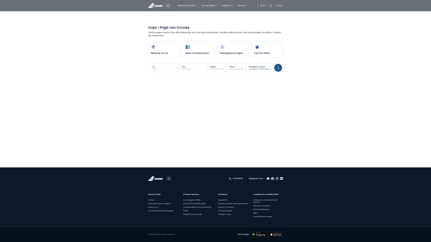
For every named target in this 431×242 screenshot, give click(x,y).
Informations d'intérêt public (194, 203)
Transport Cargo (224, 214)
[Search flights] (278, 68)
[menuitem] (188, 5)
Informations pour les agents (159, 203)
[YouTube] (268, 178)
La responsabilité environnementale (197, 207)
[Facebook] (272, 178)
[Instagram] (277, 178)
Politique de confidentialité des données (265, 201)
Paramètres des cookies (262, 216)
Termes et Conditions (261, 206)
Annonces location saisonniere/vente (233, 203)
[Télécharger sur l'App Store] (276, 234)
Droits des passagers (261, 209)
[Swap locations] (178, 68)
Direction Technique (226, 207)
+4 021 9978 (237, 178)
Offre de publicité (225, 211)
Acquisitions (223, 200)
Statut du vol (153, 207)
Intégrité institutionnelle (192, 214)
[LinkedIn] (281, 178)
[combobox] (163, 67)
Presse (185, 211)
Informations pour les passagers (160, 211)
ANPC (255, 213)
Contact (279, 5)
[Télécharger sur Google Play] (259, 234)
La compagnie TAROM (191, 200)
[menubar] (213, 5)
